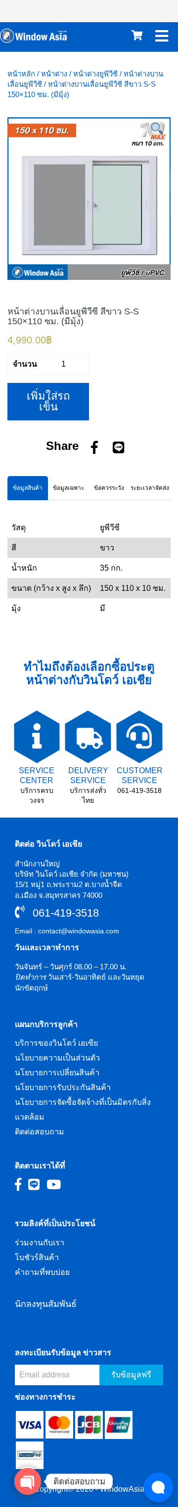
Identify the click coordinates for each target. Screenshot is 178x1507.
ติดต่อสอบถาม (39, 1132)
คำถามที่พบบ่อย (42, 1272)
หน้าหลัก (21, 74)
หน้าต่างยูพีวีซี (95, 74)
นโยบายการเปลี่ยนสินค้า (57, 1072)
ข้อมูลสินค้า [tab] (28, 487)
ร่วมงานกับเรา (39, 1242)
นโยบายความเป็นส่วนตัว (57, 1058)
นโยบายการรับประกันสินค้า (63, 1087)
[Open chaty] (27, 1481)
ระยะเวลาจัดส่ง (150, 487)
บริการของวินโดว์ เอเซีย (56, 1043)
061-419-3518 (139, 790)
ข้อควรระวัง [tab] (109, 487)
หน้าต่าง (54, 74)
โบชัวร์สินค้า (37, 1257)
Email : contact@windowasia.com (67, 931)
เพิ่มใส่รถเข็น (48, 401)
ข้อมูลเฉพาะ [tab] (68, 487)
